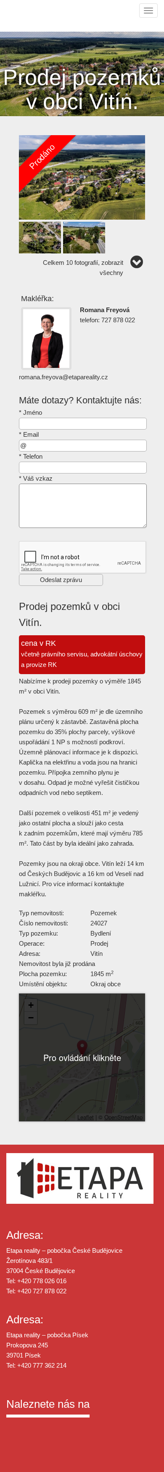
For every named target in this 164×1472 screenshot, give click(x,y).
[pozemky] (82, 176)
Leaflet (85, 1117)
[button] (82, 1048)
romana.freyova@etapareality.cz (63, 377)
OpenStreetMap (123, 1117)
